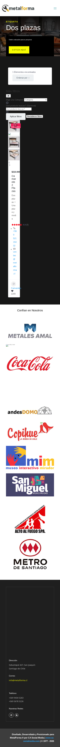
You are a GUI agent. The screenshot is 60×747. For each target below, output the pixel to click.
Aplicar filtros (16, 116)
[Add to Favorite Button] (15, 125)
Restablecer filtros (34, 116)
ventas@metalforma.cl (15, 263)
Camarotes (16, 288)
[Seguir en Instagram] (11, 715)
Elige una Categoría (15, 100)
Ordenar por (21, 78)
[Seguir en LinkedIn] (16, 715)
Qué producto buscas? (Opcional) (21, 105)
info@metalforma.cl (18, 680)
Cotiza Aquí (19, 50)
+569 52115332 (15, 238)
